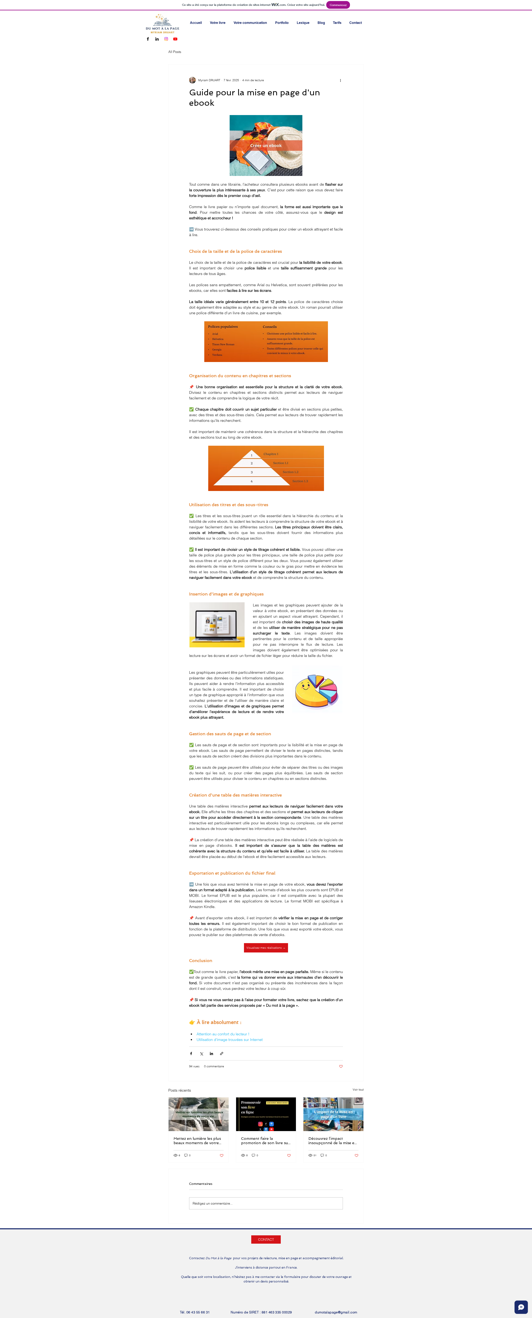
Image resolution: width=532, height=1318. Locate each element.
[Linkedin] (157, 39)
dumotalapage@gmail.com (336, 1312)
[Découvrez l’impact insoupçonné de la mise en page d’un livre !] (333, 1114)
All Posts (174, 52)
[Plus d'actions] (340, 80)
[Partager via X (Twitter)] (201, 1053)
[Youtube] (175, 39)
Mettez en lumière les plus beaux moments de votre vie (197, 1140)
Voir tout (358, 1089)
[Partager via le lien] (222, 1053)
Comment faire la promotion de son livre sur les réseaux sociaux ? (265, 1140)
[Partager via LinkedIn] (211, 1053)
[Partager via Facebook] (191, 1053)
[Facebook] (147, 39)
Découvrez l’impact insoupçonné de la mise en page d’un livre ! (332, 1140)
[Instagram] (166, 39)
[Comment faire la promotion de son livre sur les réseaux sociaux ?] (266, 1114)
